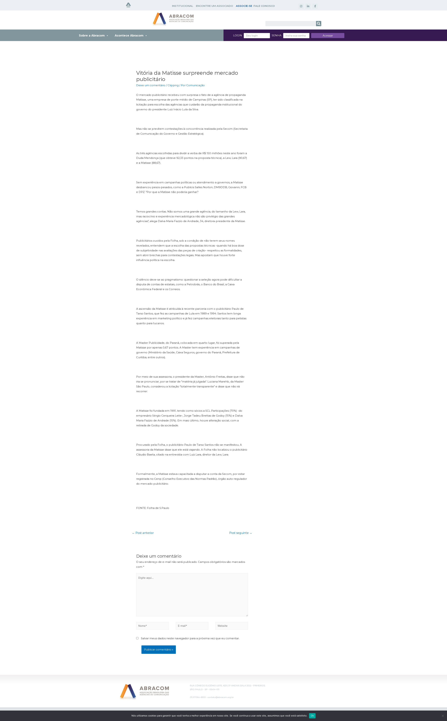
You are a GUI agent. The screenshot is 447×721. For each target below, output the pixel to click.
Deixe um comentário (150, 85)
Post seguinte (240, 533)
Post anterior (143, 533)
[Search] (318, 23)
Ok (312, 715)
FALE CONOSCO (264, 6)
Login (237, 35)
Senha (276, 35)
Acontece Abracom (129, 35)
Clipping (173, 85)
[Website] (231, 626)
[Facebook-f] (315, 6)
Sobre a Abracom (92, 35)
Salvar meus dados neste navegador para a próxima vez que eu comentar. (190, 638)
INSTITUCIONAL (182, 6)
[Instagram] (301, 6)
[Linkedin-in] (308, 6)
